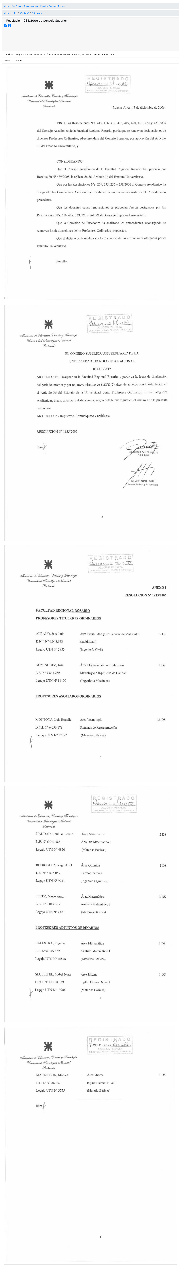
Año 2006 (24, 13)
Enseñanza (16, 6)
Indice (14, 13)
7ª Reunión (37, 13)
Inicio (6, 6)
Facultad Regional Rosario (52, 6)
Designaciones (31, 6)
